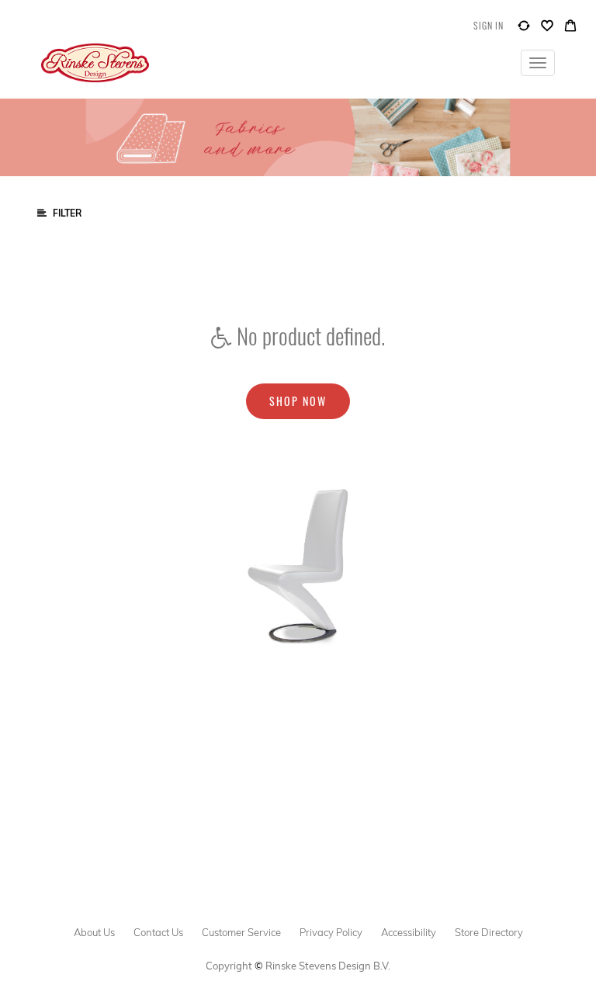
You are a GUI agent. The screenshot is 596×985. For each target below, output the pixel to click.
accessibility (408, 932)
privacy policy (331, 932)
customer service (241, 932)
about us (94, 932)
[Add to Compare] (524, 29)
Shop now (298, 401)
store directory (489, 932)
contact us (158, 932)
